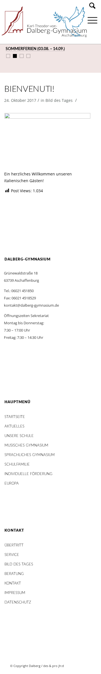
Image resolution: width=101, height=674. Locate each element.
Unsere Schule (19, 436)
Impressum (14, 593)
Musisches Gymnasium (26, 445)
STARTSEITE (14, 417)
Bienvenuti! (29, 89)
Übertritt (14, 545)
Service (11, 555)
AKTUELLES (14, 426)
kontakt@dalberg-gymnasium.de (31, 305)
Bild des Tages (59, 100)
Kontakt (12, 583)
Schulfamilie (17, 464)
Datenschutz (17, 602)
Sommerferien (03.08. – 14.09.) (35, 49)
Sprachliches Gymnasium (29, 455)
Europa (11, 483)
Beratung (14, 574)
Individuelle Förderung (28, 474)
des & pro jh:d (53, 666)
